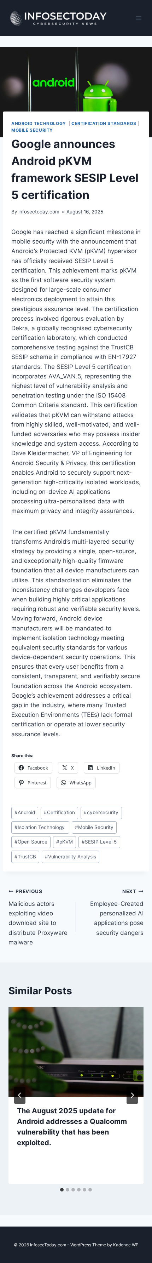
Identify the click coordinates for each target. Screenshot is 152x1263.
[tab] (62, 1189)
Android (24, 812)
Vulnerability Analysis (70, 856)
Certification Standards (103, 123)
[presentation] (76, 1052)
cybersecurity (101, 812)
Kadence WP (126, 1244)
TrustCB (25, 856)
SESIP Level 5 (99, 842)
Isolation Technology (40, 827)
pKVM (64, 842)
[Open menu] (138, 17)
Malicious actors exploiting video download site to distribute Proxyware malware (38, 916)
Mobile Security (32, 130)
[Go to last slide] (19, 1095)
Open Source (30, 842)
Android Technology (39, 123)
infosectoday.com (38, 212)
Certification (59, 812)
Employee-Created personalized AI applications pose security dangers (117, 912)
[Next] (132, 1095)
